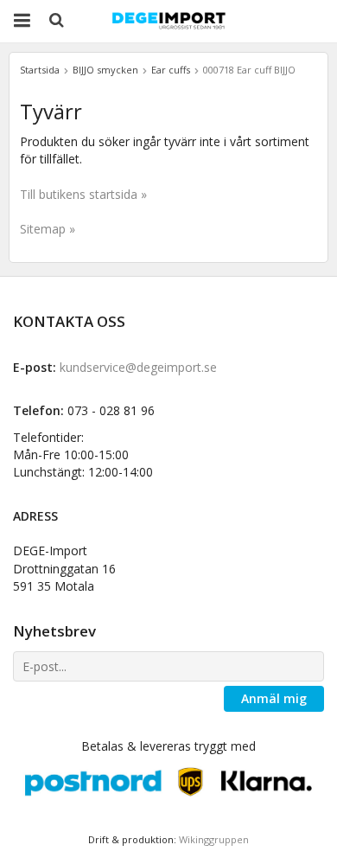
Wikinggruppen (214, 839)
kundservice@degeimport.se (138, 367)
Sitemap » (47, 229)
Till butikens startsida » (83, 194)
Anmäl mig (274, 698)
